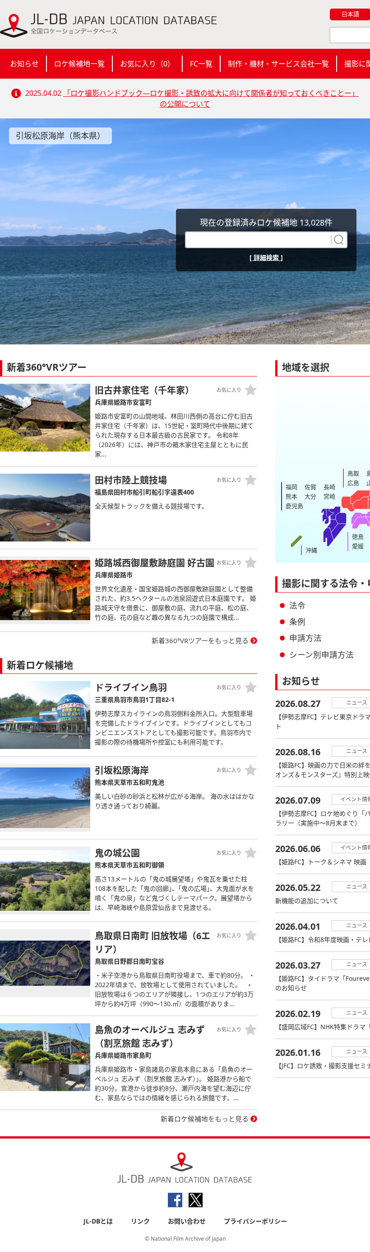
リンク (140, 1221)
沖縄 (311, 550)
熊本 (291, 496)
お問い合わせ (187, 1221)
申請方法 (305, 637)
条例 (297, 621)
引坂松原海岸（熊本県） (60, 135)
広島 (353, 483)
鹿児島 (294, 506)
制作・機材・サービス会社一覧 (278, 64)
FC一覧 (201, 64)
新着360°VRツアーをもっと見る (200, 640)
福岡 (291, 487)
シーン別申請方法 (321, 654)
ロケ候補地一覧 (79, 64)
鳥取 (353, 473)
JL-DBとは (98, 1221)
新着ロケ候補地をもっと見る (205, 1118)
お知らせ (24, 64)
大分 (310, 496)
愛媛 (358, 546)
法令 (297, 605)
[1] (337, 239)
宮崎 (329, 496)
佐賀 (310, 487)
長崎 (329, 487)
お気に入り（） (147, 64)
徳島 (358, 536)
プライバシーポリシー (255, 1221)
